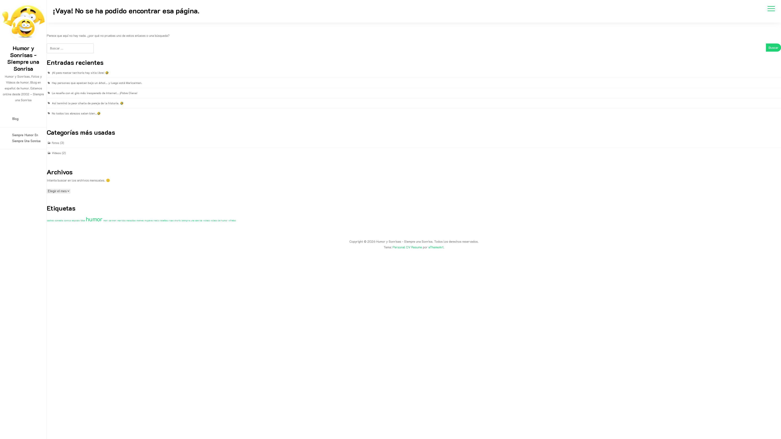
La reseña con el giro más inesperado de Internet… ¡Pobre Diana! (94, 93)
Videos (56, 153)
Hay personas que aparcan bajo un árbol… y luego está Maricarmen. (97, 83)
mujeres (148, 220)
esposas (76, 220)
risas (171, 220)
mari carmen (110, 220)
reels (156, 220)
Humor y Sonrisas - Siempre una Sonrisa (23, 58)
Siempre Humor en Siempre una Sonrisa (26, 138)
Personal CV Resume (407, 247)
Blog (15, 118)
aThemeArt (436, 247)
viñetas (232, 220)
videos (206, 220)
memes (140, 220)
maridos (121, 220)
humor (94, 219)
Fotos (55, 143)
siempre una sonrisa (191, 220)
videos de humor (219, 220)
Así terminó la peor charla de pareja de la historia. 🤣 (87, 103)
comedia (59, 220)
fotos (83, 220)
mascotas (131, 220)
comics (67, 220)
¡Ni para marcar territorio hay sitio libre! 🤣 (80, 73)
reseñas (164, 220)
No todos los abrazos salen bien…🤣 (76, 113)
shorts (177, 220)
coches (50, 220)
